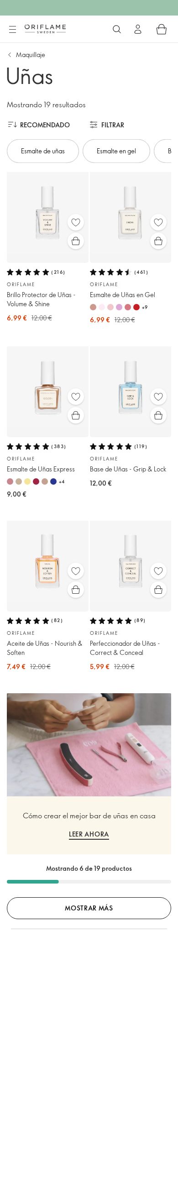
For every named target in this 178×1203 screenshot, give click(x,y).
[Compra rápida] (76, 241)
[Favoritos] (76, 222)
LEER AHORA (89, 834)
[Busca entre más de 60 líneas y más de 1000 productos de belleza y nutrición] (117, 29)
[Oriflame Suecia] (45, 29)
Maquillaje (30, 54)
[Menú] (12, 29)
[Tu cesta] (161, 29)
